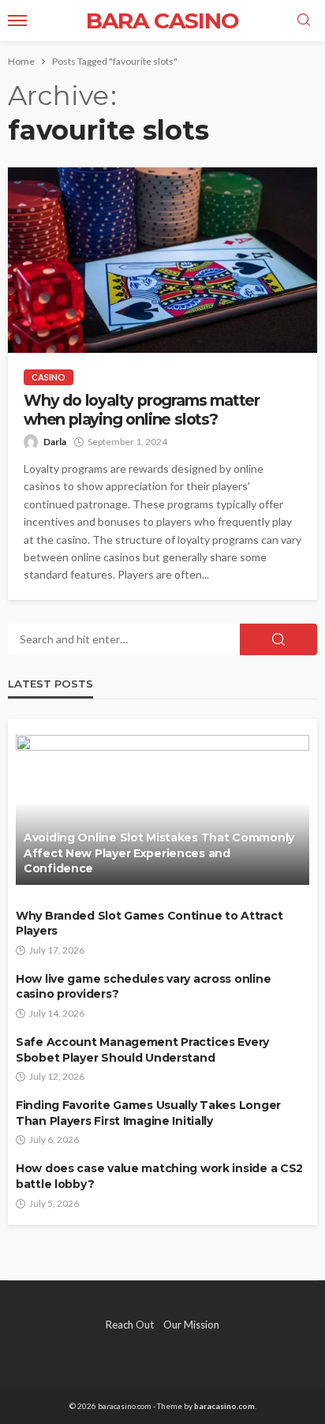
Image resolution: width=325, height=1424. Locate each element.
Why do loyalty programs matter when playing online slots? (142, 410)
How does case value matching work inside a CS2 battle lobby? (159, 1176)
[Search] (303, 20)
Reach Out (130, 1324)
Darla (54, 442)
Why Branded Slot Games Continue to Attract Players (149, 924)
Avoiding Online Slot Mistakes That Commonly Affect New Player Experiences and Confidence (159, 852)
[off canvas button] (17, 20)
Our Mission (191, 1324)
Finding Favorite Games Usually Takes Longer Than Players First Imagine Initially (148, 1113)
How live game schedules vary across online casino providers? (143, 987)
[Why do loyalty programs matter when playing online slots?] (162, 260)
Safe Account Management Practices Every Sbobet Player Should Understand (142, 1050)
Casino (48, 377)
